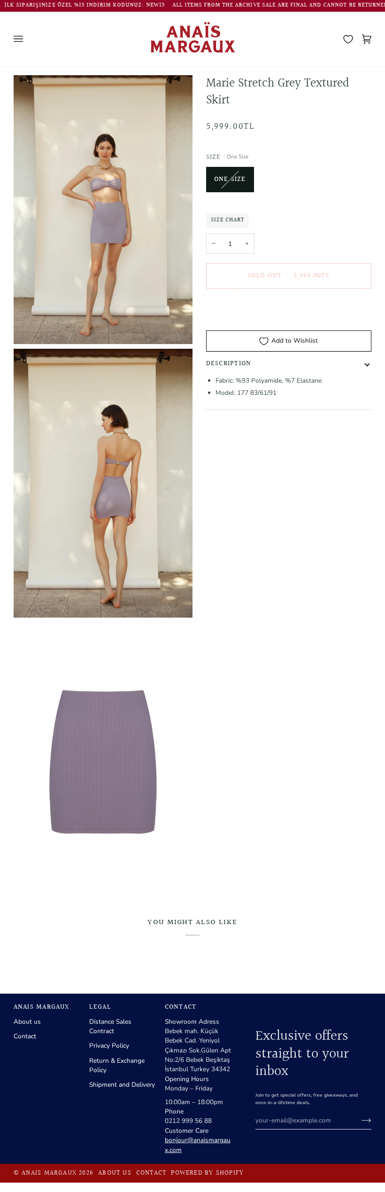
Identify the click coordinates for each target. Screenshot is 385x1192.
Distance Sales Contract (110, 1026)
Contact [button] (181, 1007)
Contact (25, 1036)
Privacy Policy (109, 1045)
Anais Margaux (49, 1173)
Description (228, 364)
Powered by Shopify (207, 1173)
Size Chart (227, 220)
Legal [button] (100, 1007)
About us (27, 1021)
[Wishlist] (348, 39)
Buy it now (288, 308)
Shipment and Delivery (122, 1084)
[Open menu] (28, 39)
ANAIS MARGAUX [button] (42, 1007)
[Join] (358, 1120)
